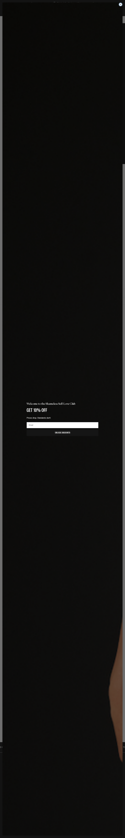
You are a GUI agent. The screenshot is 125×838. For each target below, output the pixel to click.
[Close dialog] (120, 4)
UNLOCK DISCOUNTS (62, 432)
